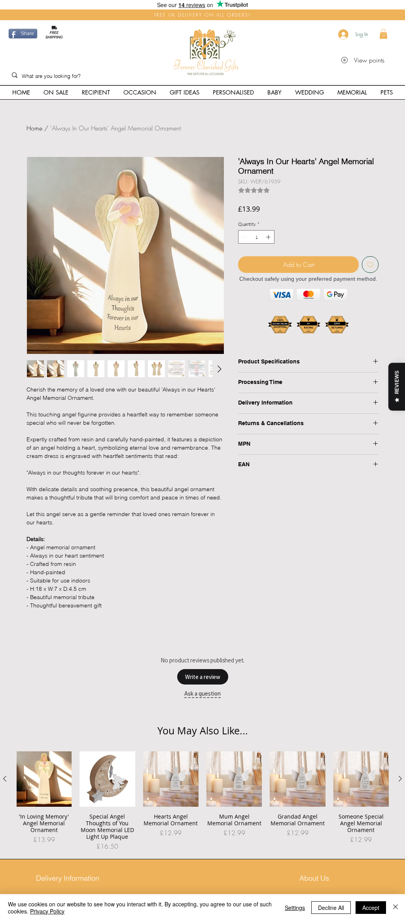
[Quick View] (44, 779)
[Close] (395, 907)
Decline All (331, 908)
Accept (370, 908)
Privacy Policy (47, 911)
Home (34, 128)
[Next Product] (400, 778)
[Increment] (269, 237)
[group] (202, 801)
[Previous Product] (4, 778)
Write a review (202, 677)
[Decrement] (243, 237)
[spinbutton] (256, 237)
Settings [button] (295, 908)
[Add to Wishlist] (370, 264)
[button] (383, 34)
